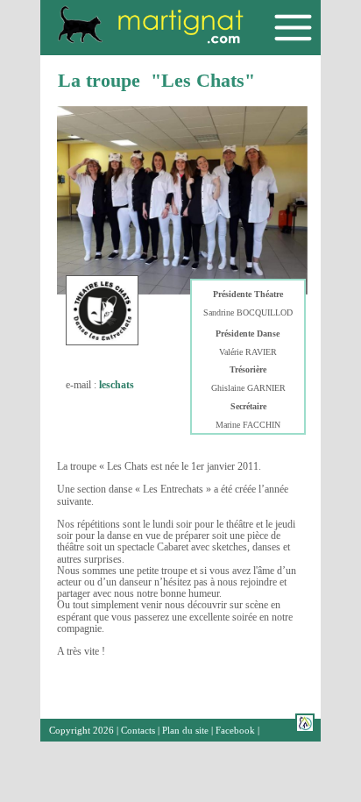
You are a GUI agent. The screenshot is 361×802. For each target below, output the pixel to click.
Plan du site (185, 730)
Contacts (138, 730)
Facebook (235, 730)
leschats (116, 385)
